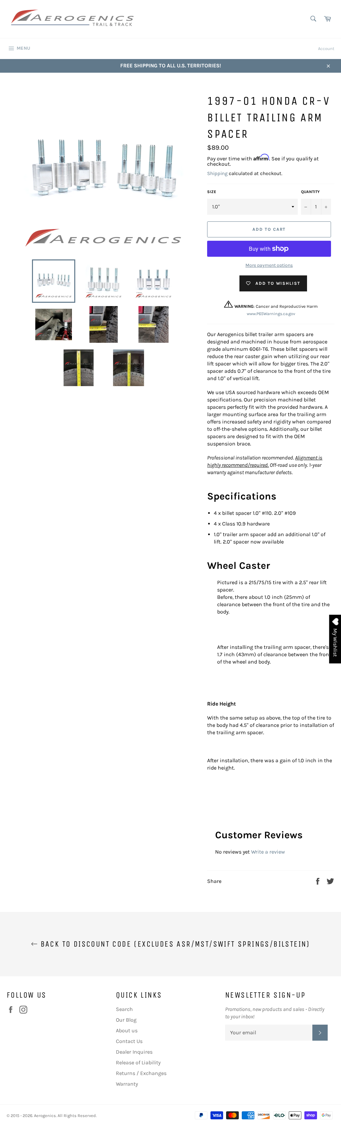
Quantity (310, 191)
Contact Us (129, 1041)
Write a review (268, 852)
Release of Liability (138, 1062)
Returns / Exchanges (141, 1073)
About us (127, 1030)
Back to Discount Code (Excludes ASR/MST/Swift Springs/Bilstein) (174, 944)
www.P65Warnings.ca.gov (271, 313)
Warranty (127, 1084)
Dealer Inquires (134, 1052)
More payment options (269, 265)
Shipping (217, 173)
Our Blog (126, 1020)
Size (211, 191)
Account (326, 48)
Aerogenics (45, 1115)
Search (124, 1009)
